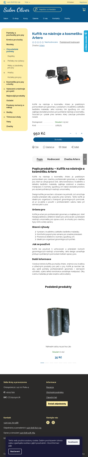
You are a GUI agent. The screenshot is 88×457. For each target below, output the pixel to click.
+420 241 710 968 (11, 423)
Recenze (50, 387)
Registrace (83, 2)
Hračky (11, 72)
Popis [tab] (40, 159)
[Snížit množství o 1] (70, 133)
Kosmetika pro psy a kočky (15, 83)
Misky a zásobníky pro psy (15, 66)
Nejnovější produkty (15, 96)
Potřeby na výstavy (16, 61)
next (83, 331)
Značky (9, 126)
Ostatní (9, 100)
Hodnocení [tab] (53, 159)
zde (10, 445)
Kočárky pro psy (14, 77)
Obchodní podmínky (55, 392)
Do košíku (58, 140)
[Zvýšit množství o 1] (81, 133)
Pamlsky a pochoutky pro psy (15, 34)
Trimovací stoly (13, 117)
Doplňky (11, 56)
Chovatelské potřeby (12, 50)
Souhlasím (73, 442)
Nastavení (15, 451)
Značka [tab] (72, 159)
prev (34, 331)
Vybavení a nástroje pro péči (15, 90)
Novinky (10, 44)
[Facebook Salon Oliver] (48, 422)
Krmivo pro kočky (14, 40)
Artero (42, 45)
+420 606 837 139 (13, 2)
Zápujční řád (51, 397)
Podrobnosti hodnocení (70, 42)
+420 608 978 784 (27, 433)
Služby (9, 112)
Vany (8, 122)
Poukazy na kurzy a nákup (15, 106)
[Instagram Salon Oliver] (53, 422)
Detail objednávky (57, 404)
